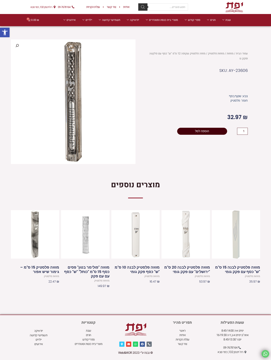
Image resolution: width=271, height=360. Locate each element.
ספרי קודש (194, 20)
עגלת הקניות (93, 7)
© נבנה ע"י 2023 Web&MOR (135, 352)
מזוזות (230, 53)
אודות (126, 7)
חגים (213, 20)
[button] (5, 32)
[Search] (142, 7)
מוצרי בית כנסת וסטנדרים (163, 20)
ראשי (182, 330)
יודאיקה (134, 20)
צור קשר (111, 7)
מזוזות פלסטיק (216, 53)
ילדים (89, 20)
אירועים (71, 20)
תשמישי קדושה (111, 20)
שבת (228, 20)
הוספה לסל (202, 131)
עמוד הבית (242, 53)
